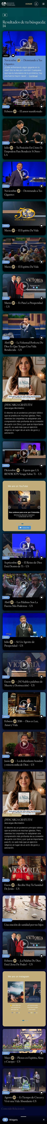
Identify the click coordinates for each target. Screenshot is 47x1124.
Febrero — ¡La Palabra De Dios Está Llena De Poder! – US (22, 962)
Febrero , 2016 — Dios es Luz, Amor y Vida (21, 723)
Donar (29, 4)
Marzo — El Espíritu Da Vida (21, 230)
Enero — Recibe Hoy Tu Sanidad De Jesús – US (23, 886)
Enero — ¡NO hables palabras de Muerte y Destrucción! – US (23, 683)
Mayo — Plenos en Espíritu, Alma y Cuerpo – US (23, 1059)
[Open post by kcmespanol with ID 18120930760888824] (33, 992)
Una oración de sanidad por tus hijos (23, 924)
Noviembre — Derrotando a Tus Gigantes (23, 62)
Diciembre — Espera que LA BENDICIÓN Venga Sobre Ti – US (23, 472)
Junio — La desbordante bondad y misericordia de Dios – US (23, 762)
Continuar (33, 75)
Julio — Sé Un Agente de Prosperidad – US (19, 643)
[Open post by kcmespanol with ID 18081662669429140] (16, 992)
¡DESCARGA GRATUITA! (18, 404)
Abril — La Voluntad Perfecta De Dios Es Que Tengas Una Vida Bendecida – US (23, 346)
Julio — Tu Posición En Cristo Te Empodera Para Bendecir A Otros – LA (23, 151)
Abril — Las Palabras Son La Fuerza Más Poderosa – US (21, 604)
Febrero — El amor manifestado (23, 111)
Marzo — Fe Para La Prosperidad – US (23, 304)
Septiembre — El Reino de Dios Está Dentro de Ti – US (23, 564)
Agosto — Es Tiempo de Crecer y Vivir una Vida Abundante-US (24, 1099)
